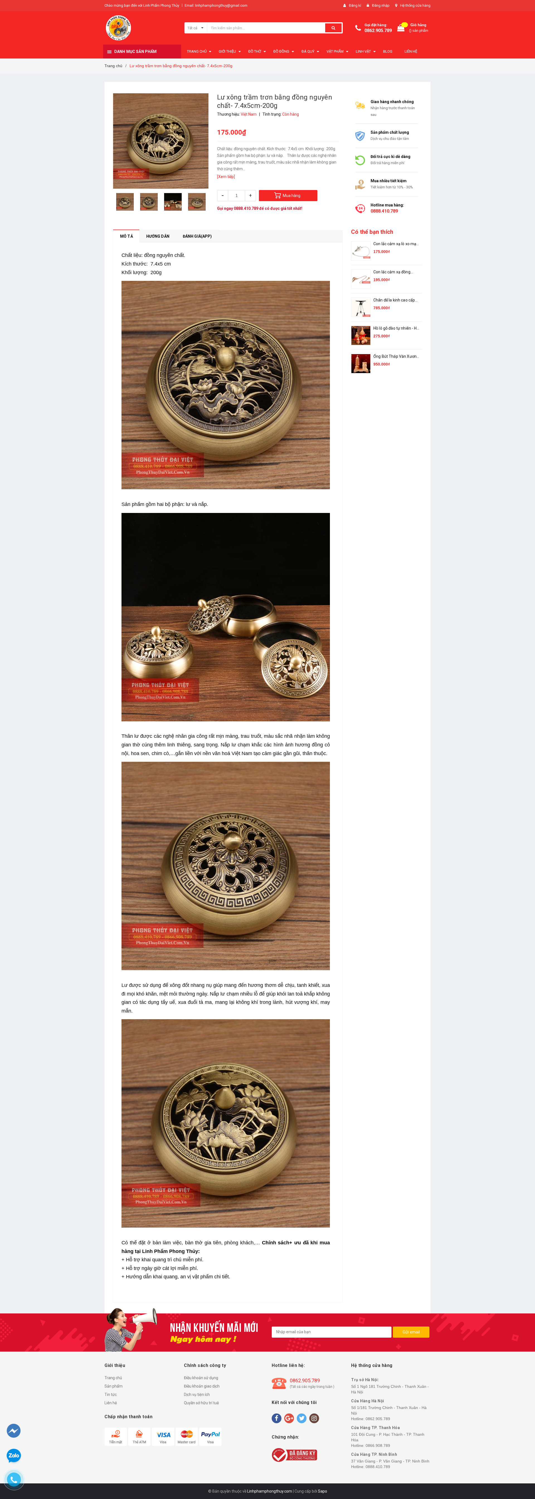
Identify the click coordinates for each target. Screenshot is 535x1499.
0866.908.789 (378, 1445)
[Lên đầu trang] (520, 1465)
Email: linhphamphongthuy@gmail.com (216, 5)
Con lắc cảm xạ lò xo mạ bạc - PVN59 (394, 244)
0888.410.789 (246, 208)
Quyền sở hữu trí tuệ (201, 1403)
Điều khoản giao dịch (202, 1386)
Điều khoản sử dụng (201, 1378)
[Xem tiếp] (226, 176)
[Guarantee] (294, 1454)
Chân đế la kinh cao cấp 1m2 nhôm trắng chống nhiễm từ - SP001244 (394, 300)
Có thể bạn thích (372, 232)
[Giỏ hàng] (401, 28)
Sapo (322, 1491)
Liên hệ (110, 1403)
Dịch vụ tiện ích (197, 1394)
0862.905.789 (378, 30)
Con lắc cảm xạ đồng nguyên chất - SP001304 (395, 272)
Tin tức (110, 1394)
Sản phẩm (113, 1386)
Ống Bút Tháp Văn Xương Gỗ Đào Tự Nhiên (396, 356)
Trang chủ (113, 1378)
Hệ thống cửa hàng (415, 5)
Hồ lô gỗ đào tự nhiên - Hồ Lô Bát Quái (396, 328)
